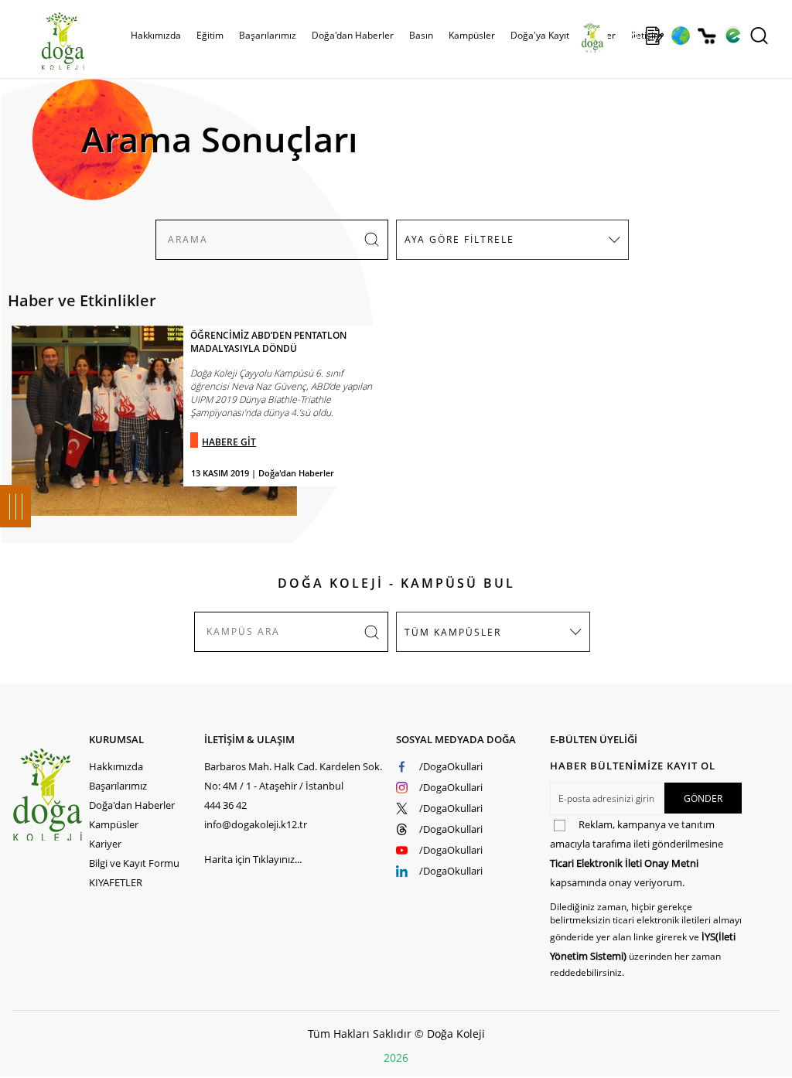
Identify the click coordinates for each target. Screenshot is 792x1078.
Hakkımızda (116, 766)
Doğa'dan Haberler (353, 35)
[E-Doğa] (732, 35)
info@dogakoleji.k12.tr (255, 824)
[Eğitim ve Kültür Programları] (680, 35)
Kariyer (105, 844)
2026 (396, 1057)
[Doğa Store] (706, 36)
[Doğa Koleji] (50, 794)
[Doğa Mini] (628, 35)
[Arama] (759, 35)
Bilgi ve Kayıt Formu (134, 863)
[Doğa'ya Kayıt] (654, 35)
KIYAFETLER (115, 882)
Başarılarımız (118, 786)
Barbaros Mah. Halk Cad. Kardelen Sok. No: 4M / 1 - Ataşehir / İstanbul (293, 776)
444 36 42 (225, 805)
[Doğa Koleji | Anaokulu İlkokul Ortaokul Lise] (46, 41)
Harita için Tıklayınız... (253, 859)
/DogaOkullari (451, 766)
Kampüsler (472, 35)
